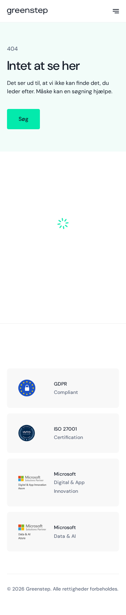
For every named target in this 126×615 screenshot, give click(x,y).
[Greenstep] (27, 11)
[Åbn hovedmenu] (115, 11)
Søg (23, 119)
